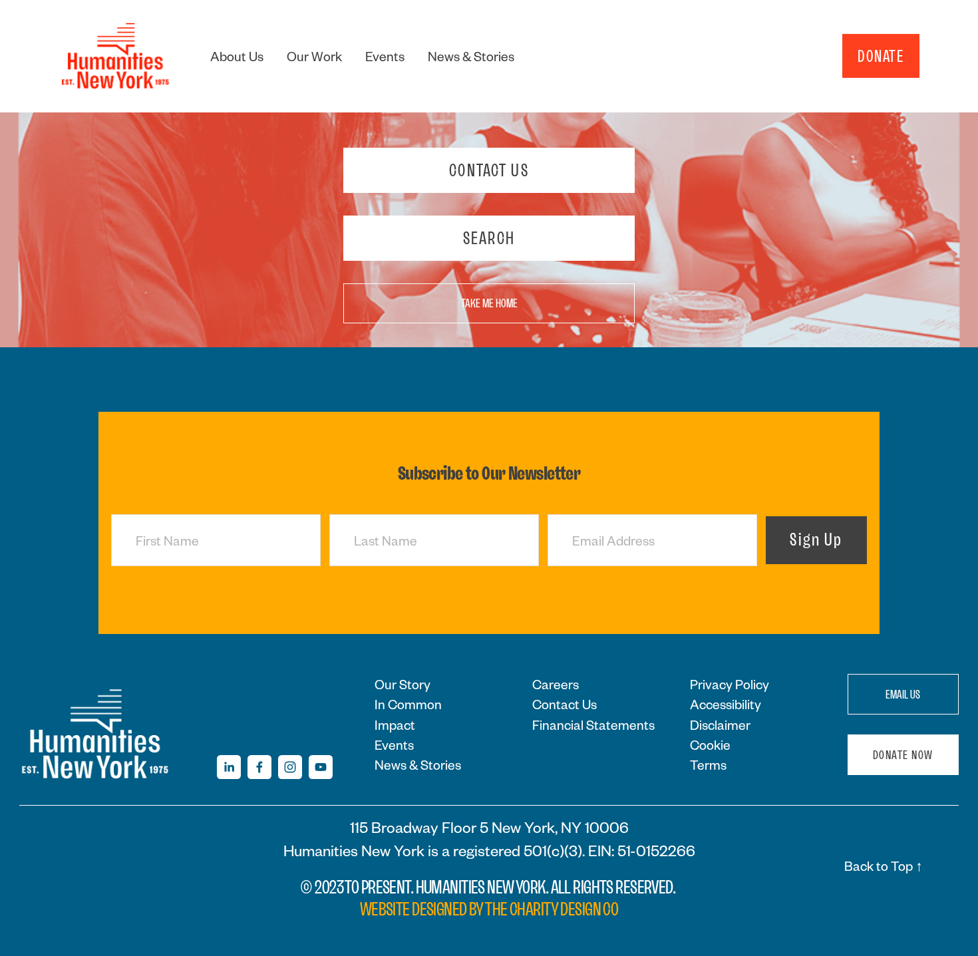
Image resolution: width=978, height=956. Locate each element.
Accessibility (725, 704)
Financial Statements (593, 724)
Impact (395, 724)
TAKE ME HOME (489, 303)
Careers (555, 684)
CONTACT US (488, 170)
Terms (708, 764)
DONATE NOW (903, 754)
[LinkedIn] (229, 767)
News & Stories (471, 56)
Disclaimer (720, 724)
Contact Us (564, 704)
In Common (408, 704)
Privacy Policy (729, 684)
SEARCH (489, 238)
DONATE (880, 56)
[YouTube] (321, 767)
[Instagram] (290, 767)
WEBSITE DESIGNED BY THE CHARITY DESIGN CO (489, 909)
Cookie (710, 744)
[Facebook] (259, 767)
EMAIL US (903, 694)
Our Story (402, 684)
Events (385, 56)
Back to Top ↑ (883, 865)
